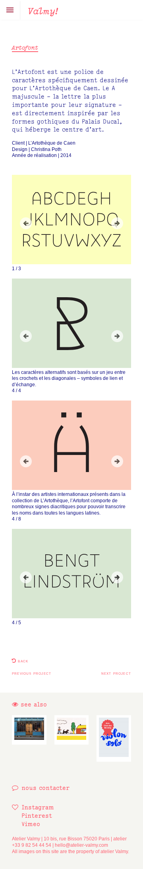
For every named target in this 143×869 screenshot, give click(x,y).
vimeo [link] (30, 824)
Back (22, 661)
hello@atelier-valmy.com (81, 845)
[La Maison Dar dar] (29, 730)
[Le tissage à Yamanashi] (71, 730)
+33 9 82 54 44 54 (31, 845)
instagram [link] (37, 807)
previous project (31, 673)
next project (116, 673)
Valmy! (43, 11)
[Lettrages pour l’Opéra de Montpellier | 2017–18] (114, 738)
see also (32, 704)
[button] (26, 223)
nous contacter (45, 788)
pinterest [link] (36, 815)
